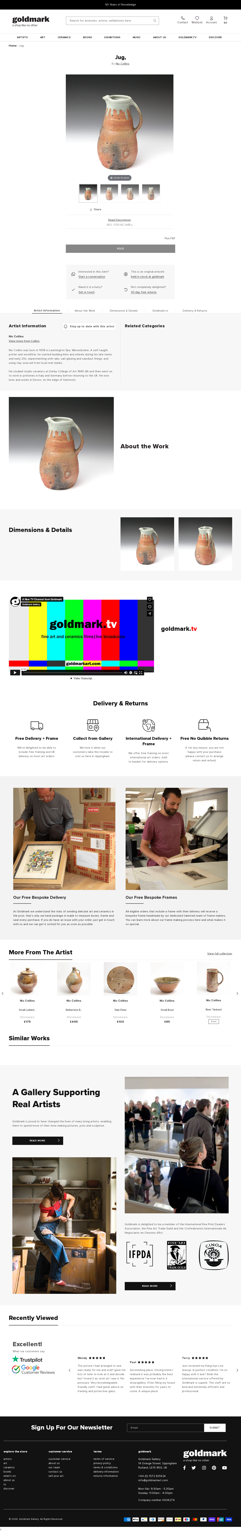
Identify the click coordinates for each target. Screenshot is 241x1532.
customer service (60, 1459)
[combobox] (112, 21)
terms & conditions (106, 1467)
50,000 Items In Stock (120, 4)
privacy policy (102, 1463)
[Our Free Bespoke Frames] (177, 839)
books (7, 1471)
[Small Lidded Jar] (27, 979)
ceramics (9, 1467)
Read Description (119, 220)
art (5, 1463)
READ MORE (37, 1140)
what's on (10, 1476)
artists (8, 1459)
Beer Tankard (214, 1009)
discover (9, 1488)
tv (5, 1484)
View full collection (219, 953)
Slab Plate (120, 1010)
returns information (106, 1476)
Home (13, 45)
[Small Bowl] (167, 979)
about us (9, 1480)
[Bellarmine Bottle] (74, 979)
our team (54, 1467)
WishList (197, 22)
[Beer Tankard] (213, 978)
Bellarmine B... (74, 1010)
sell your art (56, 1476)
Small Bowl (167, 1010)
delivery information (106, 1471)
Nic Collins (122, 63)
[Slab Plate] (120, 979)
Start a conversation (92, 276)
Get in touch (87, 292)
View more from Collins (24, 341)
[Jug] (88, 193)
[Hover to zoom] (119, 128)
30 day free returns (143, 292)
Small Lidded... (27, 1010)
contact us (55, 1471)
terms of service (104, 1459)
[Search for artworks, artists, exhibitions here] (155, 21)
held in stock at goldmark (147, 276)
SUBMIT (215, 1427)
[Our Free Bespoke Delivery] (64, 839)
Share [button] (97, 209)
